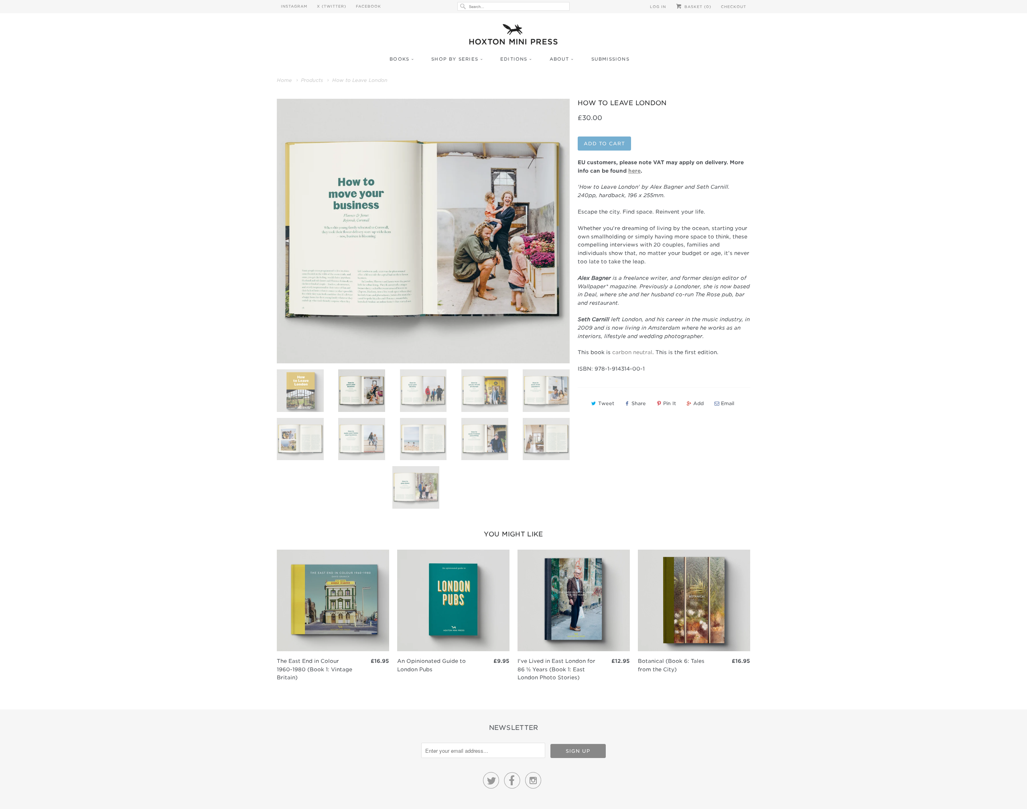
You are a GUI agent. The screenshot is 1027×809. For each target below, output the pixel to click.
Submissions (610, 59)
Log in (658, 6)
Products (312, 80)
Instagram (294, 6)
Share (638, 403)
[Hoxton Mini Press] (513, 36)
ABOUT (559, 59)
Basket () (697, 6)
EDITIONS (514, 59)
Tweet (606, 403)
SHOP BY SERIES (454, 59)
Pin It (669, 403)
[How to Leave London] (423, 231)
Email (727, 403)
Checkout (733, 6)
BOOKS (399, 59)
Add (698, 403)
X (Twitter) (331, 6)
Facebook (368, 6)
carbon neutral (632, 352)
